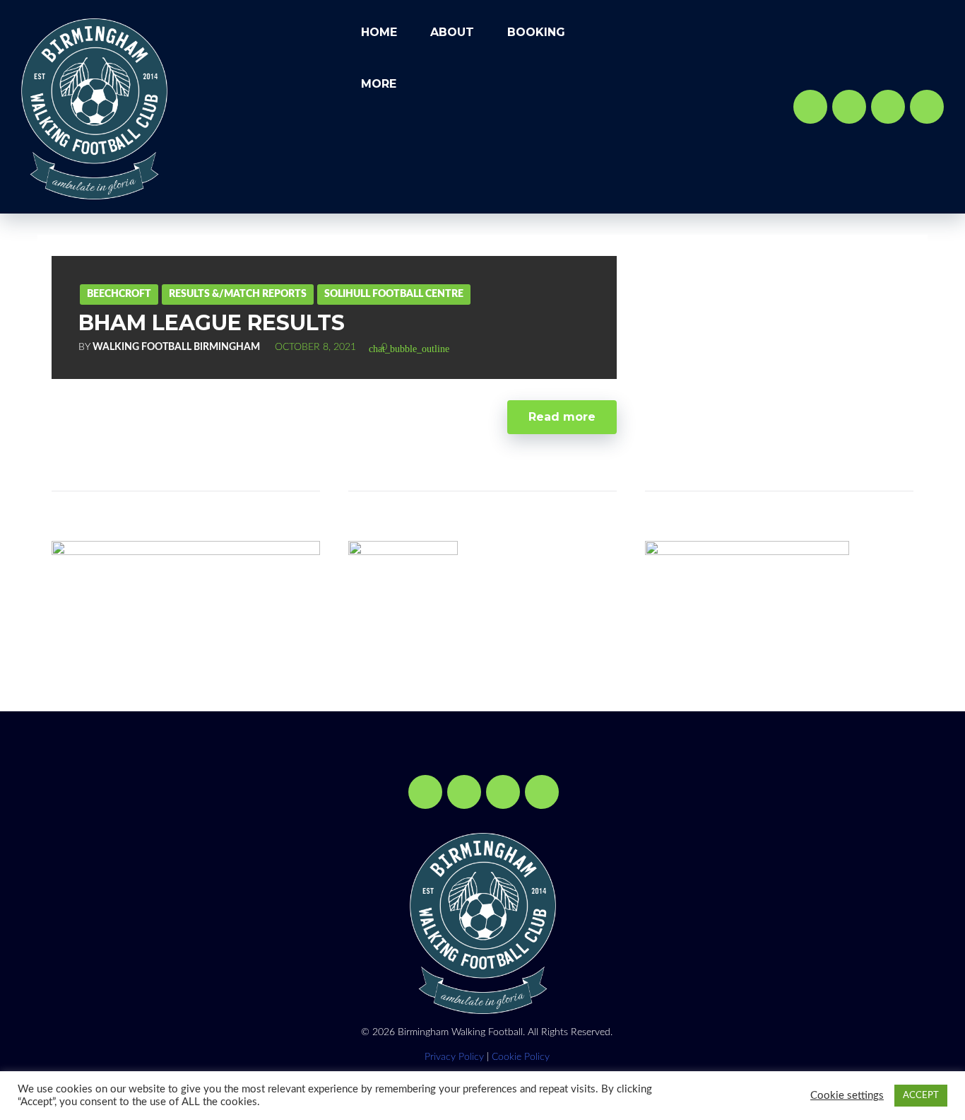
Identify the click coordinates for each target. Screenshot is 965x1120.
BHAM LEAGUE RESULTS (211, 323)
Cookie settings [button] (847, 1095)
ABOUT (452, 32)
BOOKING (536, 32)
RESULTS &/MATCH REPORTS (238, 294)
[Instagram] (927, 107)
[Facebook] (810, 107)
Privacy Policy (454, 1057)
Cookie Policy (521, 1057)
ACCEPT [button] (921, 1095)
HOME (379, 32)
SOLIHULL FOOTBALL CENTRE (393, 294)
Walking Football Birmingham (176, 347)
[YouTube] (888, 107)
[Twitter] (849, 107)
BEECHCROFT (119, 294)
